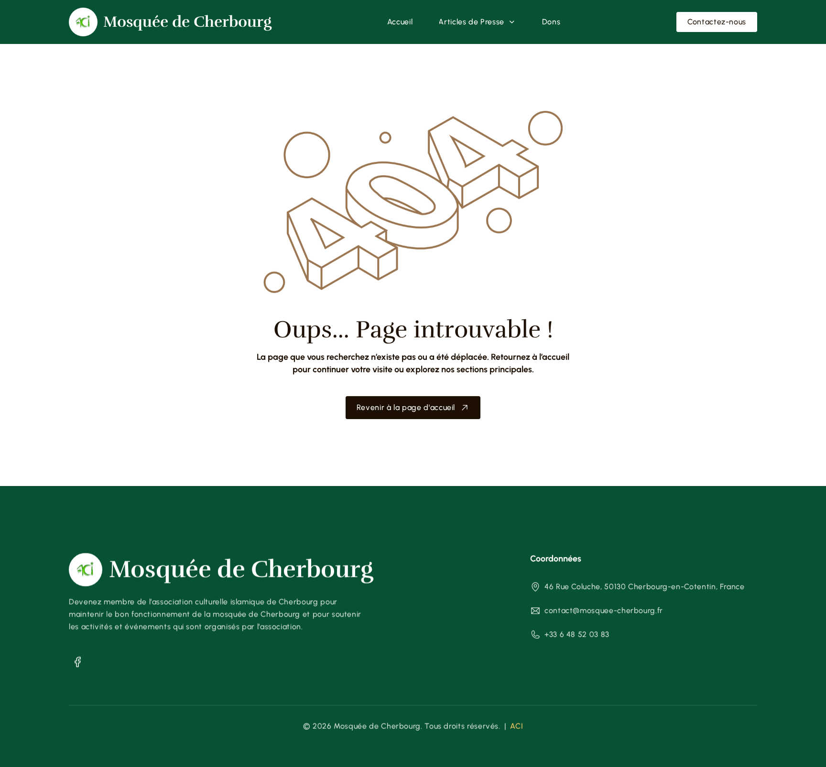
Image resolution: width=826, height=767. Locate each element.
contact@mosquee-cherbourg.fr (603, 610)
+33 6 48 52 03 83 (576, 634)
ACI (516, 726)
